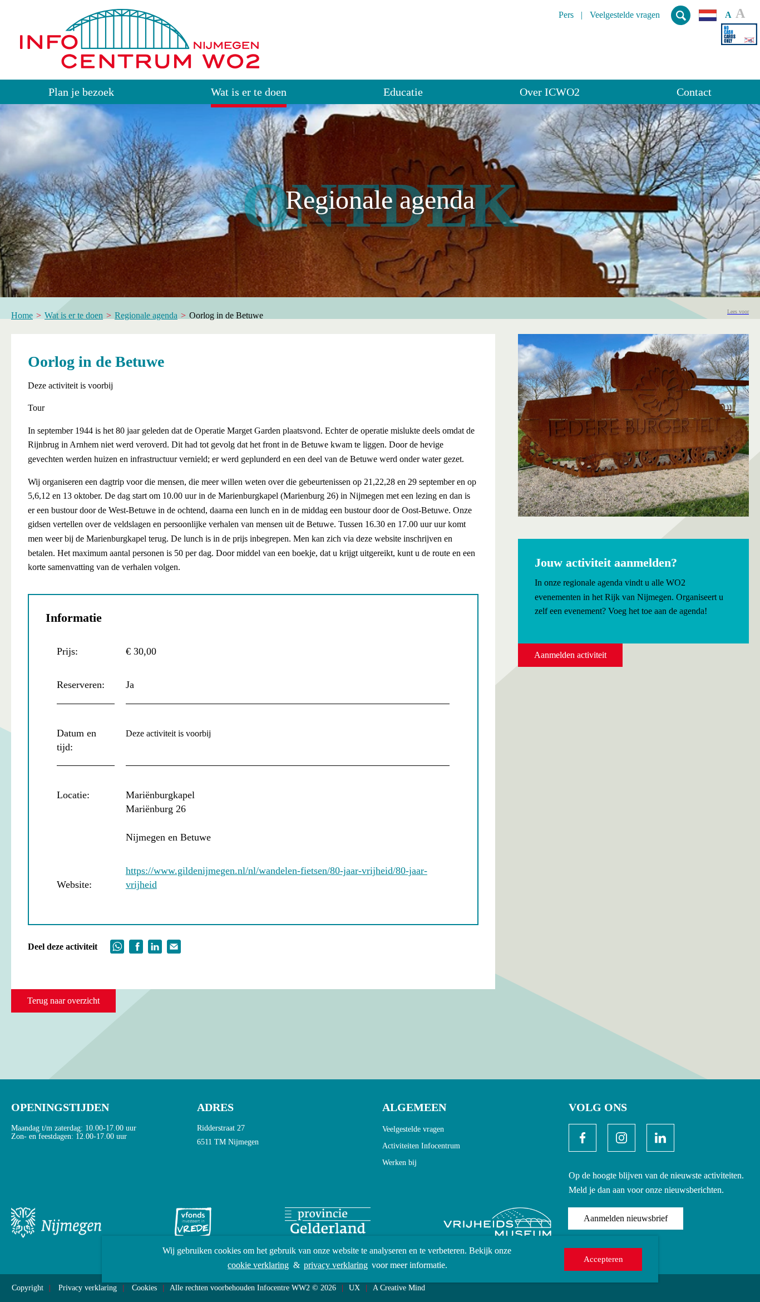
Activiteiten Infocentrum (421, 1146)
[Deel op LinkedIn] (155, 945)
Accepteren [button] (603, 1259)
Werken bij (399, 1162)
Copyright (27, 1288)
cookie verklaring (258, 1265)
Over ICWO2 (550, 92)
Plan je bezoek (81, 92)
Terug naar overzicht (63, 1000)
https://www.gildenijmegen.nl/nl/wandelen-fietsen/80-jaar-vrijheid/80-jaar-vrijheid (276, 877)
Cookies (144, 1288)
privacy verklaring (336, 1265)
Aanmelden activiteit (570, 655)
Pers (566, 15)
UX (354, 1288)
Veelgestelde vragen (625, 15)
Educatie (403, 92)
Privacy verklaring (87, 1288)
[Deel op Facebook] (136, 945)
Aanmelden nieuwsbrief (626, 1218)
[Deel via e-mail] (174, 945)
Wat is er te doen (249, 92)
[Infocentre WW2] (139, 34)
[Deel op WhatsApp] (117, 945)
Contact (694, 92)
